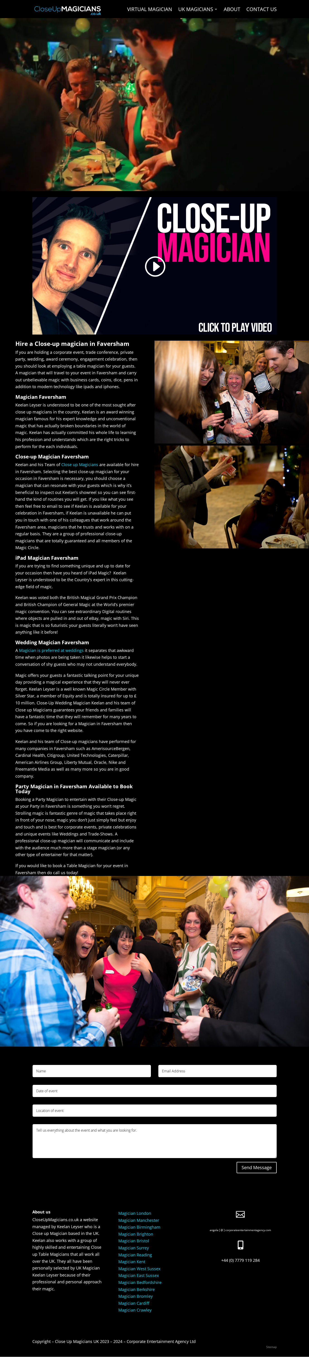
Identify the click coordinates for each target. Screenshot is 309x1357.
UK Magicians (195, 9)
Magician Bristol (133, 1241)
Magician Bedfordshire (140, 1282)
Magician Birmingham (139, 1227)
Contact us (261, 9)
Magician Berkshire (136, 1289)
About (232, 9)
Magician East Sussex (138, 1275)
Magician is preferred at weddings (51, 650)
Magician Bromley (135, 1296)
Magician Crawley (135, 1310)
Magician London (134, 1213)
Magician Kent (131, 1261)
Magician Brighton (135, 1234)
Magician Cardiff (133, 1303)
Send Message (257, 1167)
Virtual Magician (149, 9)
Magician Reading (135, 1255)
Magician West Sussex (139, 1268)
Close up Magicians (79, 464)
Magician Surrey (133, 1248)
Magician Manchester (138, 1220)
